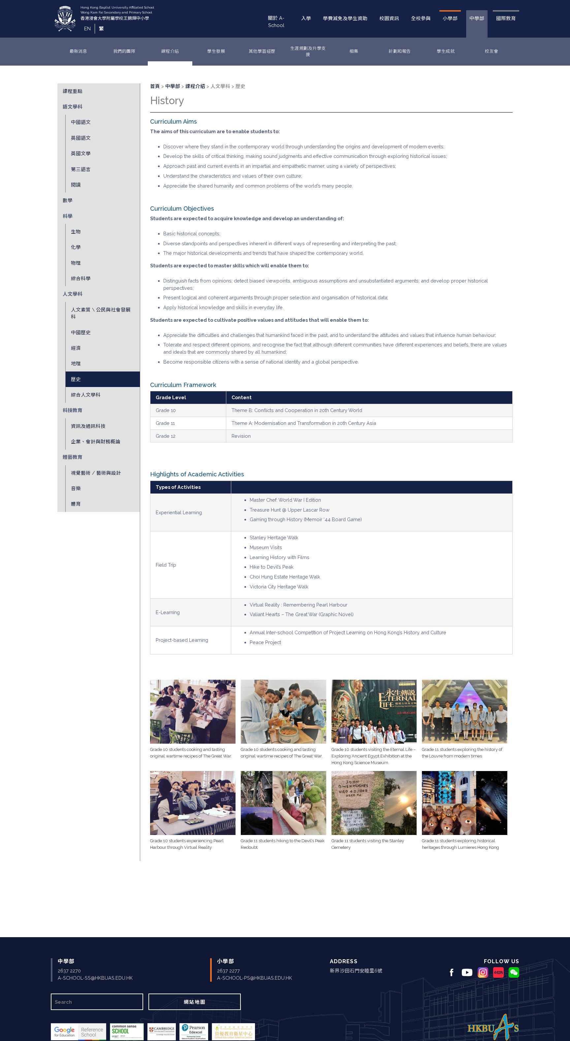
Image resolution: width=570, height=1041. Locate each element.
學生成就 (446, 51)
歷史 (76, 379)
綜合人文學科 (86, 395)
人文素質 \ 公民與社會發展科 (101, 313)
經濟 (76, 348)
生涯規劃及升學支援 (308, 51)
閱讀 (76, 185)
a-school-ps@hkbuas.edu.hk (254, 978)
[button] (193, 712)
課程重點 (72, 91)
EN (87, 28)
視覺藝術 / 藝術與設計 (96, 473)
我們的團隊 (124, 51)
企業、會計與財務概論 (95, 441)
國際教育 (506, 18)
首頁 (155, 86)
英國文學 (81, 153)
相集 (353, 51)
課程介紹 (170, 51)
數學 (68, 200)
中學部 (476, 18)
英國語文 (81, 138)
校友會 (491, 51)
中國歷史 (81, 332)
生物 (76, 231)
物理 (76, 263)
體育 (76, 504)
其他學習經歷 (262, 51)
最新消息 (78, 51)
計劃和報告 (400, 51)
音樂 (76, 488)
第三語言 (81, 169)
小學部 (450, 18)
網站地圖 (195, 1002)
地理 (76, 363)
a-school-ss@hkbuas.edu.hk (95, 978)
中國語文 (81, 122)
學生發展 (216, 51)
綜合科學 (81, 278)
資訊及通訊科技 (88, 426)
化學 (76, 247)
